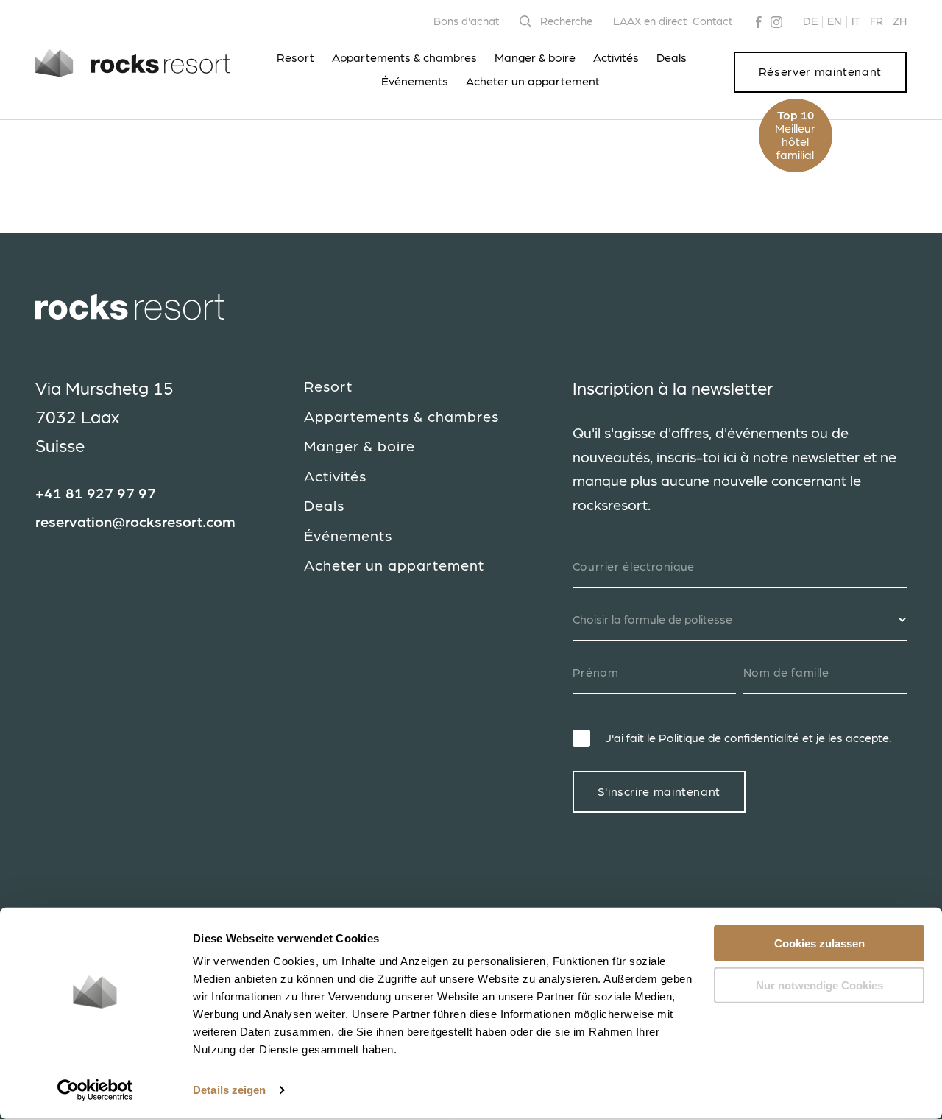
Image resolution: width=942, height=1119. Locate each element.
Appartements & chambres (404, 58)
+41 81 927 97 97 (95, 494)
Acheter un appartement (533, 82)
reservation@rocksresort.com (135, 522)
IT (855, 21)
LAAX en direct (650, 21)
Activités (616, 58)
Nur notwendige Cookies (819, 984)
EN (834, 21)
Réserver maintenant (820, 72)
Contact (712, 21)
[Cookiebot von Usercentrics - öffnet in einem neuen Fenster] (95, 1090)
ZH (900, 21)
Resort (295, 58)
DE (810, 21)
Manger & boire (535, 58)
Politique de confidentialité (729, 738)
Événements (414, 82)
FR (876, 21)
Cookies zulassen (819, 943)
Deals (671, 58)
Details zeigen (229, 1090)
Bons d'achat (466, 21)
